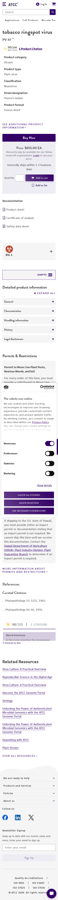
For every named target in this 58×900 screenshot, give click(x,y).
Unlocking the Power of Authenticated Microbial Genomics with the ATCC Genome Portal (27, 712)
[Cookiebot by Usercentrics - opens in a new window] (41, 387)
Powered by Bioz (12, 643)
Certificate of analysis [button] (20, 218)
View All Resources (18, 756)
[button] (53, 12)
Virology (7, 700)
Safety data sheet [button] (17, 226)
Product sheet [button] (15, 209)
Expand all (46, 293)
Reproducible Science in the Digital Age (27, 677)
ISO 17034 (39, 887)
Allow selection (29, 502)
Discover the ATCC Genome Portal (23, 693)
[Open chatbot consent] (51, 893)
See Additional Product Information (22, 125)
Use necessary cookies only (29, 510)
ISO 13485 (38, 882)
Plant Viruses (10, 748)
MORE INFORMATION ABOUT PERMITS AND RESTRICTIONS (24, 570)
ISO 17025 (19, 887)
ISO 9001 (19, 882)
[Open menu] (4, 4)
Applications (12, 20)
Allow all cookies (29, 494)
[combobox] (26, 12)
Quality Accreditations (29, 878)
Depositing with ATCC (15, 740)
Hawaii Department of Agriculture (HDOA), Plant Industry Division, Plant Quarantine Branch (27, 550)
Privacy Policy (40, 422)
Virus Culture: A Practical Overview (24, 669)
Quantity (9, 177)
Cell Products (30, 20)
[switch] (49, 453)
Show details (44, 485)
